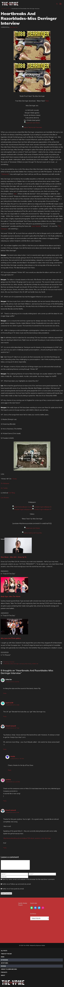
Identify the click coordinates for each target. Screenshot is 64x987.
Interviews (7, 8)
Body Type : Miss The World (10, 596)
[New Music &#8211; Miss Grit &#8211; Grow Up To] (18, 552)
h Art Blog (11, 493)
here (15, 194)
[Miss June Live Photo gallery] (14, 634)
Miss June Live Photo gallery (11, 638)
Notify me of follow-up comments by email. (16, 884)
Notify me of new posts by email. (13, 889)
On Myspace (5, 483)
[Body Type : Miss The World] (14, 592)
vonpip (12, 756)
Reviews (11, 662)
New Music (28, 663)
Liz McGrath (6, 663)
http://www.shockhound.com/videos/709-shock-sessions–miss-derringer (27, 838)
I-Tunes (14, 479)
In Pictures (4, 963)
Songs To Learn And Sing (9, 969)
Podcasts (4, 972)
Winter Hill (35, 663)
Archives (33, 914)
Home (2, 8)
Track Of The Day (6, 954)
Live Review (5, 497)
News (2, 957)
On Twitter (4, 488)
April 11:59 (9, 703)
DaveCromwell (10, 726)
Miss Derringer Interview (17, 663)
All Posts (4, 951)
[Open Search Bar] (57, 4)
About (3, 975)
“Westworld (5, 174)
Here (47, 101)
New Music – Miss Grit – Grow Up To (13, 557)
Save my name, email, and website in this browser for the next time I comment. (28, 879)
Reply (4, 693)
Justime (8, 779)
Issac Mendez (36, 226)
